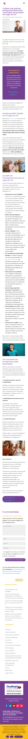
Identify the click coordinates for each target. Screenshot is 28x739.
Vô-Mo (7, 668)
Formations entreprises (12, 645)
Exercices (8, 640)
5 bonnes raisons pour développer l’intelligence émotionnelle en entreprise (14, 596)
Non (12, 736)
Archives (7, 629)
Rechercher (19, 580)
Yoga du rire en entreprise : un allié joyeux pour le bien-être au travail (14, 609)
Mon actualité (9, 650)
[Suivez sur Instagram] (21, 705)
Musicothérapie (10, 653)
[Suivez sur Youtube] (14, 705)
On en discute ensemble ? (9, 499)
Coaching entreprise (12, 635)
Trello (22, 393)
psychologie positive (11, 259)
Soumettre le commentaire (14, 560)
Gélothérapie (9, 648)
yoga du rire (13, 118)
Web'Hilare (8, 670)
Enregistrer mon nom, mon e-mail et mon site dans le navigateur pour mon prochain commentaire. (13, 554)
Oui (7, 736)
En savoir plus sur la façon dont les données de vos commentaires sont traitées (13, 571)
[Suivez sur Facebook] (6, 705)
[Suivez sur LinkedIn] (10, 705)
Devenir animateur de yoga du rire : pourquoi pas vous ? (14, 603)
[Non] (26, 732)
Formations (11, 17)
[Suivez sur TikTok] (17, 705)
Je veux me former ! (12, 93)
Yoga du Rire (18, 17)
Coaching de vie (10, 632)
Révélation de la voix (11, 660)
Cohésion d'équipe (11, 637)
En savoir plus (18, 736)
